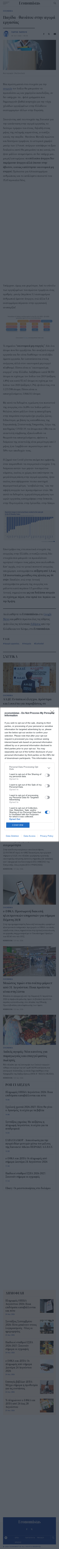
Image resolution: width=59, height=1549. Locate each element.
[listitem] (29, 768)
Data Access (29, 836)
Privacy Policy (46, 836)
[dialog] (29, 774)
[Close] (53, 713)
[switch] (47, 775)
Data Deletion (12, 836)
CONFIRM (17, 825)
